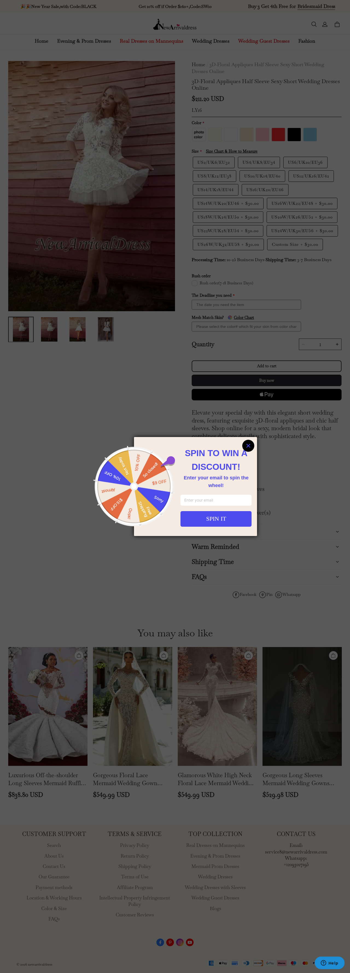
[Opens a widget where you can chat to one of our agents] (329, 963)
